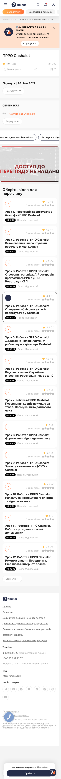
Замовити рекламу (13, 634)
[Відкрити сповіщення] (46, 5)
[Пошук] (38, 5)
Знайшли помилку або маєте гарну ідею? (25, 640)
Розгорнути (12, 90)
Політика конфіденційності (16, 715)
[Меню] (6, 5)
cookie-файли (40, 767)
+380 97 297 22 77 (13, 658)
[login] (53, 4)
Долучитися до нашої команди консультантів (27, 629)
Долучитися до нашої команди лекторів (24, 618)
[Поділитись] (36, 69)
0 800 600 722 (24, 653)
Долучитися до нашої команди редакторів (25, 623)
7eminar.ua (43, 727)
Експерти (8, 612)
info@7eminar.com (12, 676)
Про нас (7, 606)
